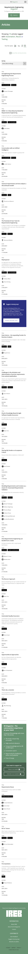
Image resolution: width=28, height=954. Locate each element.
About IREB (14, 924)
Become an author (14, 941)
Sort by (3, 61)
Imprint (14, 947)
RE (14, 2)
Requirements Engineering (14, 9)
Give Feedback (14, 936)
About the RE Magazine (14, 927)
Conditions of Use (14, 949)
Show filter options (9, 45)
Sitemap (8, 947)
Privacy (19, 947)
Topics (15, 15)
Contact (14, 929)
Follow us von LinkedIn (13, 769)
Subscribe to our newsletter (13, 774)
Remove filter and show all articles (18, 53)
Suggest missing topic (11, 320)
